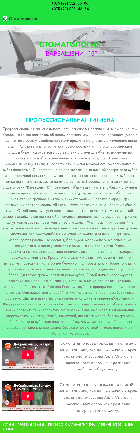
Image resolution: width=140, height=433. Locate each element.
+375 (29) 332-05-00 (69, 3)
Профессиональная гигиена (71, 424)
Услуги (8, 424)
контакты (10, 429)
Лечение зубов (110, 424)
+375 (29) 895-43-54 (70, 9)
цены (129, 424)
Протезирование (31, 424)
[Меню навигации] (133, 19)
